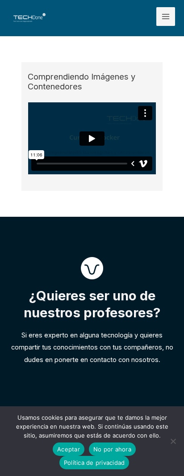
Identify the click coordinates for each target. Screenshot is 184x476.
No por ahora (112, 449)
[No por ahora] (172, 441)
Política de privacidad (94, 462)
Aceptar (68, 449)
